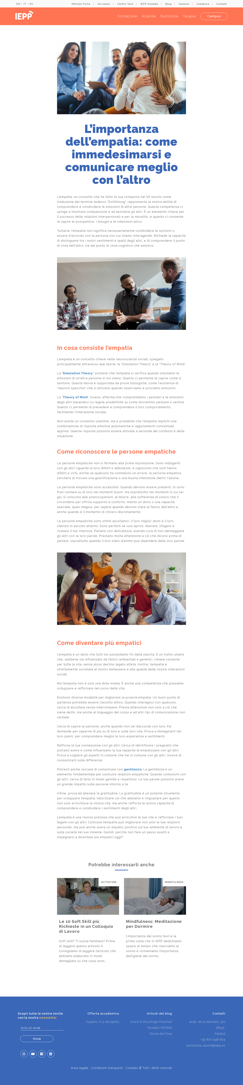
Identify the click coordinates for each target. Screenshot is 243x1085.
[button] (24, 1054)
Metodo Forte (81, 3)
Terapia (189, 16)
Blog (168, 3)
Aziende (149, 16)
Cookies (132, 1068)
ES (31, 3)
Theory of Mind (75, 397)
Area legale (79, 1068)
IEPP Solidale (149, 3)
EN (18, 3)
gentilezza (133, 769)
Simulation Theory (78, 373)
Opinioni (184, 3)
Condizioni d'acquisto (107, 1068)
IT (24, 3)
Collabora (202, 3)
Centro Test (125, 3)
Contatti (221, 3)
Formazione (127, 16)
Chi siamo (104, 3)
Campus (214, 16)
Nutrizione (169, 16)
